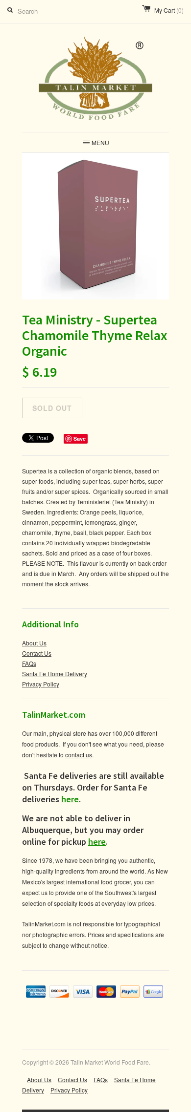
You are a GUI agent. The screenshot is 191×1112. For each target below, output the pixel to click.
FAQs (29, 663)
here (70, 799)
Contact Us (36, 653)
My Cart (169, 10)
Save (79, 438)
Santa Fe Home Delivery (54, 673)
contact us (78, 754)
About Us (34, 643)
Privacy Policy (40, 684)
